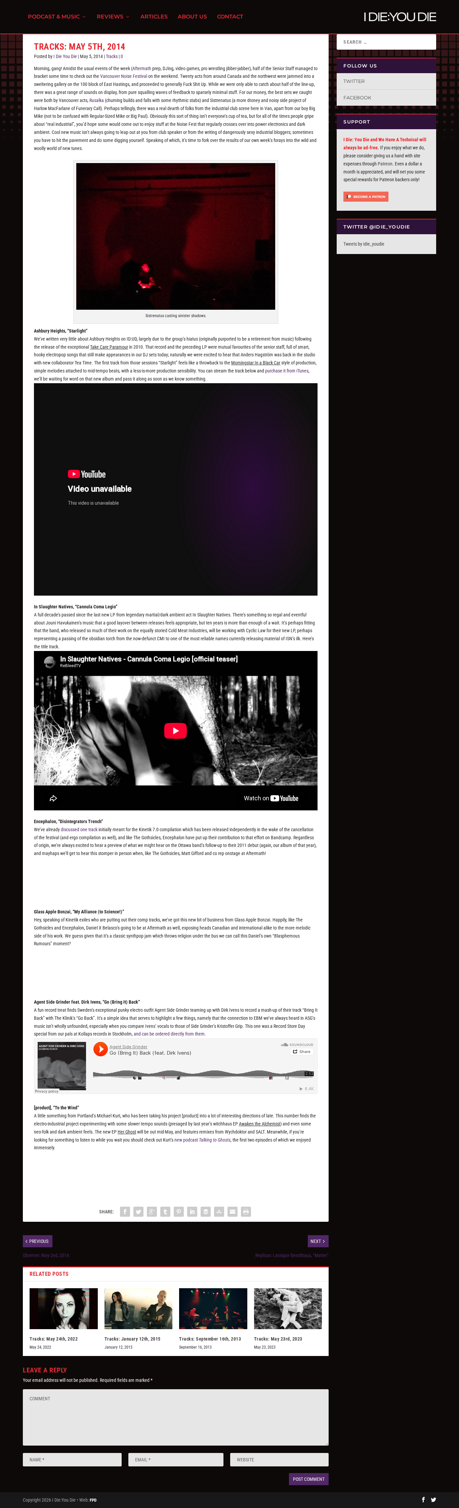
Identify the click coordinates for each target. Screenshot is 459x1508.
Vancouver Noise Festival (123, 76)
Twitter (354, 81)
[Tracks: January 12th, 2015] (139, 1308)
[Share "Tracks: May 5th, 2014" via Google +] (152, 1211)
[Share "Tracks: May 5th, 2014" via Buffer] (205, 1211)
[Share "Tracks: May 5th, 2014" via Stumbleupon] (219, 1211)
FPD (93, 1500)
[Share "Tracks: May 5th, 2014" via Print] (246, 1211)
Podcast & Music (54, 17)
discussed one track (79, 829)
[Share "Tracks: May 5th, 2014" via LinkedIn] (192, 1211)
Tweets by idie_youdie (363, 244)
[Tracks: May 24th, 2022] (64, 1308)
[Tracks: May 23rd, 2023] (288, 1308)
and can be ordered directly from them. (169, 1034)
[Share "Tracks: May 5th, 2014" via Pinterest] (178, 1211)
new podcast (202, 1140)
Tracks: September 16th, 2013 (210, 1339)
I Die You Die (65, 56)
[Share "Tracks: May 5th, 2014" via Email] (232, 1211)
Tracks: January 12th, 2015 (133, 1339)
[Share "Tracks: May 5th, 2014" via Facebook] (125, 1211)
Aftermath (141, 68)
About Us (192, 17)
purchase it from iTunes (286, 370)
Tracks (112, 56)
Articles (154, 17)
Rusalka (96, 100)
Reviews (110, 17)
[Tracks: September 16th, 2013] (213, 1308)
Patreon (385, 163)
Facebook (357, 98)
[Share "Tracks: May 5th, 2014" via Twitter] (138, 1211)
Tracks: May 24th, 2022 (54, 1339)
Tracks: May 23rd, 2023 (278, 1339)
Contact (230, 17)
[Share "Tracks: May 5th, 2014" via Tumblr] (165, 1211)
